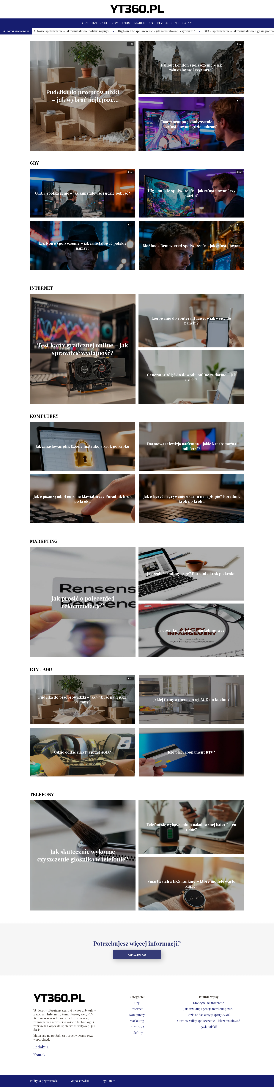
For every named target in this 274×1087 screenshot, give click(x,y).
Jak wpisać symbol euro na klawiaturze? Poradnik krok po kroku (83, 499)
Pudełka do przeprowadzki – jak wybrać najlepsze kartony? (82, 95)
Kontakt (40, 1054)
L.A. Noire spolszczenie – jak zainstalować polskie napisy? (83, 246)
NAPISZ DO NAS (137, 954)
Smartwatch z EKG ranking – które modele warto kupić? (191, 883)
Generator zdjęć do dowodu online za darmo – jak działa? (191, 377)
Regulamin (108, 1081)
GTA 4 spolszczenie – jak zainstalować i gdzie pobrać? (151, 31)
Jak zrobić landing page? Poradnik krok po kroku (191, 573)
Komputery (120, 23)
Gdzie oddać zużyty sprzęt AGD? (82, 752)
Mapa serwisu (79, 1081)
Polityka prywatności (44, 1081)
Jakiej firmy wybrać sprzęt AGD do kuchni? (191, 699)
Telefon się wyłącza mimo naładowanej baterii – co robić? (191, 827)
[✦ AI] (103, 150)
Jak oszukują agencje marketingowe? (191, 630)
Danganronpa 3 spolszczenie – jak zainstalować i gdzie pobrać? (191, 124)
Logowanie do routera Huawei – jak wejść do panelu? (191, 320)
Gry (85, 23)
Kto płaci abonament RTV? (191, 752)
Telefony (183, 23)
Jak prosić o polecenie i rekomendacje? (82, 602)
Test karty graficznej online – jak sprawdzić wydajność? (82, 349)
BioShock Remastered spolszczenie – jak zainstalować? (192, 245)
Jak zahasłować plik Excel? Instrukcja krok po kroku (82, 446)
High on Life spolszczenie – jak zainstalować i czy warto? (67, 31)
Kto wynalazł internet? (208, 1003)
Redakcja (41, 1047)
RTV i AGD (164, 23)
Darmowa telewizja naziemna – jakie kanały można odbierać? (191, 446)
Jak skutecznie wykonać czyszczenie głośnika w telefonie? (82, 855)
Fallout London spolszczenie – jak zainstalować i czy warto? (191, 67)
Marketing (143, 23)
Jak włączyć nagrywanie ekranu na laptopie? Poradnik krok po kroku (192, 499)
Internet (100, 23)
